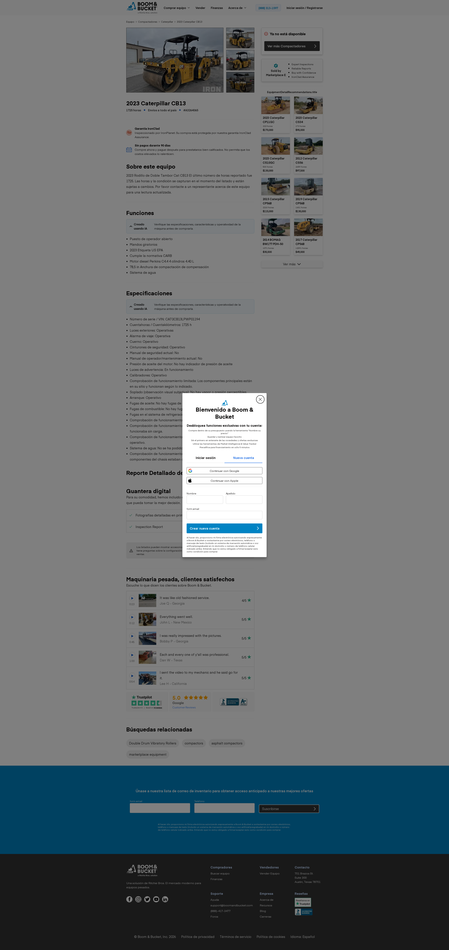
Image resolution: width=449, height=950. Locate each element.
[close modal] (260, 399)
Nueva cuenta (243, 457)
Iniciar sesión (206, 457)
